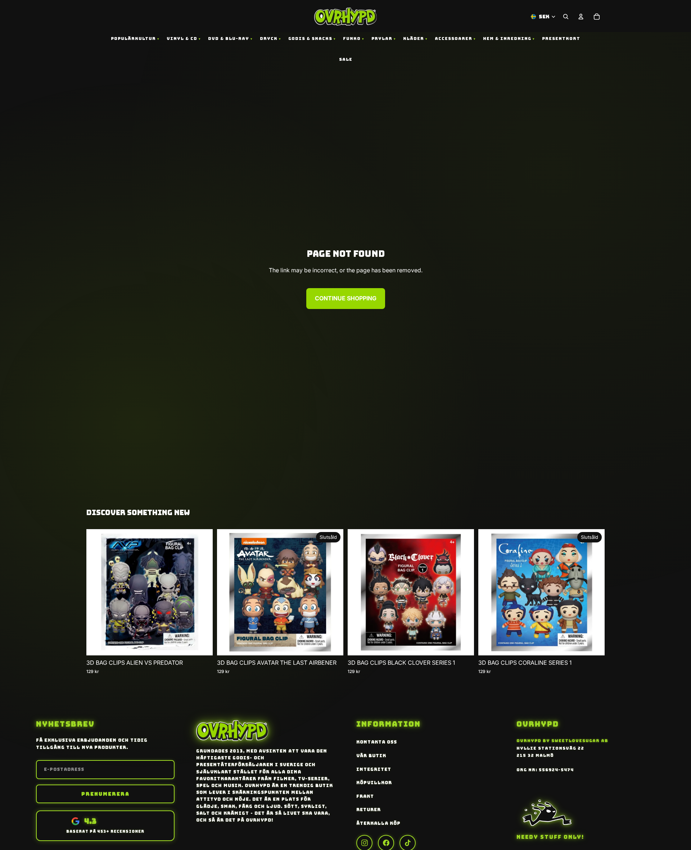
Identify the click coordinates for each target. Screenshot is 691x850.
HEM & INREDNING (507, 38)
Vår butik (371, 756)
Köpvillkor (374, 783)
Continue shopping (345, 298)
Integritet (373, 769)
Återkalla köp (378, 823)
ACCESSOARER (453, 38)
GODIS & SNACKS (310, 38)
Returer (368, 810)
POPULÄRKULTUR (133, 38)
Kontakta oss (376, 742)
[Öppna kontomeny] (581, 16)
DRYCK (268, 38)
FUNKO (352, 38)
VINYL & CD (182, 38)
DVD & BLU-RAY (228, 38)
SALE (345, 59)
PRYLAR (381, 38)
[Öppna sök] (566, 16)
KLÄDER (413, 38)
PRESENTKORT (561, 38)
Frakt (365, 796)
